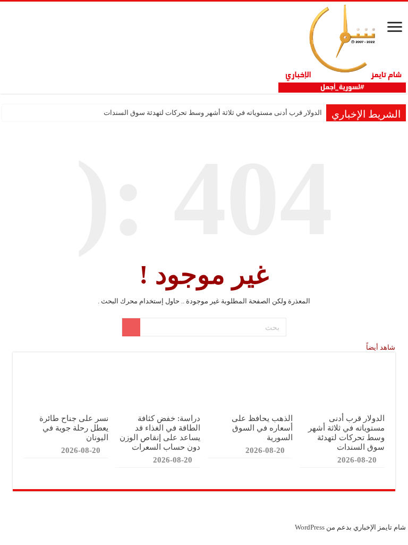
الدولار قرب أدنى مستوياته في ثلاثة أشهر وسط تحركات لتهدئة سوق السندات (213, 113)
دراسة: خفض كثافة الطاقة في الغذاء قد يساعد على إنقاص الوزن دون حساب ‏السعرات (160, 432)
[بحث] (131, 327)
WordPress (310, 527)
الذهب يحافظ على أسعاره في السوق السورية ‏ (262, 428)
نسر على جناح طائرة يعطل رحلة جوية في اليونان (73, 428)
